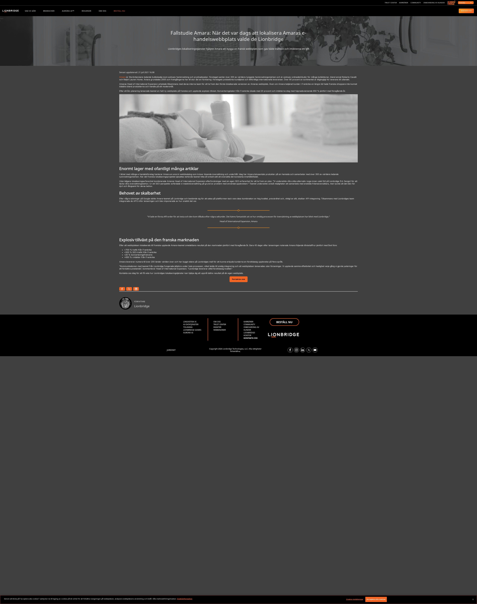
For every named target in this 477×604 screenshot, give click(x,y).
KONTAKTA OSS (466, 11)
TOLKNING (188, 327)
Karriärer (403, 3)
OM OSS (102, 11)
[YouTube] (315, 349)
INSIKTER (217, 327)
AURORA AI (188, 332)
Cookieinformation (184, 599)
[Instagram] (296, 349)
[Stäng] (473, 599)
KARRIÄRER (248, 321)
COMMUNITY (416, 3)
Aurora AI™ (68, 11)
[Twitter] (308, 349)
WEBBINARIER (219, 330)
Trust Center (391, 3)
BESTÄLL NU (119, 11)
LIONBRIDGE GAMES (192, 330)
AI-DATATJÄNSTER (190, 324)
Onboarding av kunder (434, 3)
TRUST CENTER (219, 324)
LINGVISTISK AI (189, 321)
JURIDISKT (171, 350)
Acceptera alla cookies (376, 599)
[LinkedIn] (302, 349)
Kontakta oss (238, 279)
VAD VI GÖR (30, 11)
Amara (122, 77)
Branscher (49, 11)
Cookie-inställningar (354, 599)
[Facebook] (290, 349)
